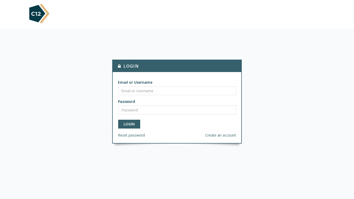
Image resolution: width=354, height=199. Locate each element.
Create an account (220, 135)
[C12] (39, 13)
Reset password (131, 135)
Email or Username (135, 82)
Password (126, 101)
